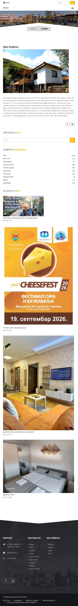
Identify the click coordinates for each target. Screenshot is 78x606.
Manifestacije (39, 161)
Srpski (7, 3)
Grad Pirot (39, 158)
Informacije (39, 174)
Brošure (50, 544)
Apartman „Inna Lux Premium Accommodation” (18, 432)
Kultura (39, 180)
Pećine (31, 554)
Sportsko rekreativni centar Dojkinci (22, 602)
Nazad (33, 29)
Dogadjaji (17, 600)
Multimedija (39, 183)
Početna (6, 600)
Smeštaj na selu (39, 164)
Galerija (50, 547)
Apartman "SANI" (8, 495)
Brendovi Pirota (39, 177)
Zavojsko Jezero (34, 569)
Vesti (39, 155)
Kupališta (32, 550)
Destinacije (39, 171)
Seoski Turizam (34, 557)
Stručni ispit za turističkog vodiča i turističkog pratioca (20, 218)
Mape (50, 550)
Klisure (31, 547)
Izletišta (31, 544)
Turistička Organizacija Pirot (12, 597)
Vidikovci (32, 566)
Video (50, 554)
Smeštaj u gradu (39, 168)
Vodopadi (32, 563)
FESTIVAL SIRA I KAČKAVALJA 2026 (14, 328)
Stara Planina (33, 560)
